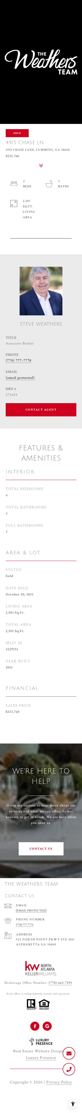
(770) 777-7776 (24, 925)
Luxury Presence (41, 1057)
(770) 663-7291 (60, 982)
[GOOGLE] (47, 1026)
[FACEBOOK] (34, 1026)
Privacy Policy (59, 1082)
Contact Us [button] (41, 849)
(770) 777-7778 (18, 360)
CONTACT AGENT (41, 410)
